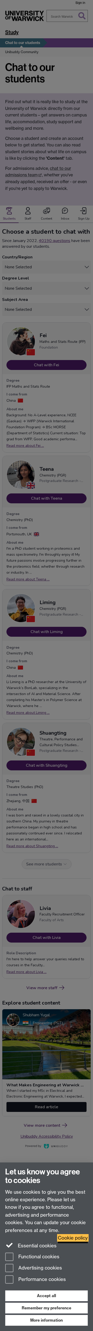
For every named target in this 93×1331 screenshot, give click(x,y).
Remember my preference (46, 1307)
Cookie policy (73, 1238)
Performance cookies (41, 1280)
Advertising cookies (39, 1268)
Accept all (46, 1295)
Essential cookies (37, 1246)
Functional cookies (38, 1257)
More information (46, 1320)
